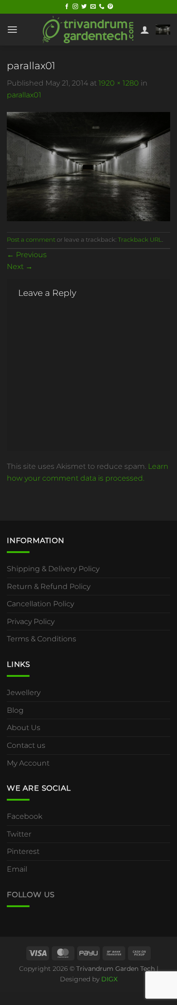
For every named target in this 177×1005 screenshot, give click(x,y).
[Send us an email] (93, 7)
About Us (23, 727)
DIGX (109, 979)
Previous (27, 254)
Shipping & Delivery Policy (53, 568)
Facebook (24, 816)
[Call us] (101, 7)
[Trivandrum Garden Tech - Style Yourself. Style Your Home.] (88, 29)
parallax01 (24, 95)
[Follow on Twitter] (84, 7)
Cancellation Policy (40, 603)
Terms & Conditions (41, 638)
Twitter (19, 834)
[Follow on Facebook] (66, 7)
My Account (28, 763)
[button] (12, 29)
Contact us (26, 745)
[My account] (144, 30)
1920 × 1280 (118, 83)
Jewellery (23, 692)
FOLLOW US (31, 894)
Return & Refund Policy (48, 586)
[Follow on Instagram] (75, 7)
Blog (15, 710)
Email (17, 869)
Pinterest (23, 851)
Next (20, 266)
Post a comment (31, 239)
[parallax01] (88, 166)
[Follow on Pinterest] (110, 7)
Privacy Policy (30, 621)
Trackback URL (140, 239)
